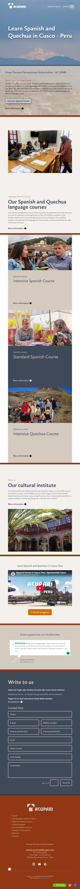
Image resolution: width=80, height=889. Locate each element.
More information (13, 108)
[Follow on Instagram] (33, 864)
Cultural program (40, 612)
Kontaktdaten (14, 702)
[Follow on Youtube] (39, 864)
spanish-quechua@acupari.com (40, 849)
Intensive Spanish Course (18, 101)
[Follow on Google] (45, 864)
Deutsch (66, 6)
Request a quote (54, 6)
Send (65, 783)
